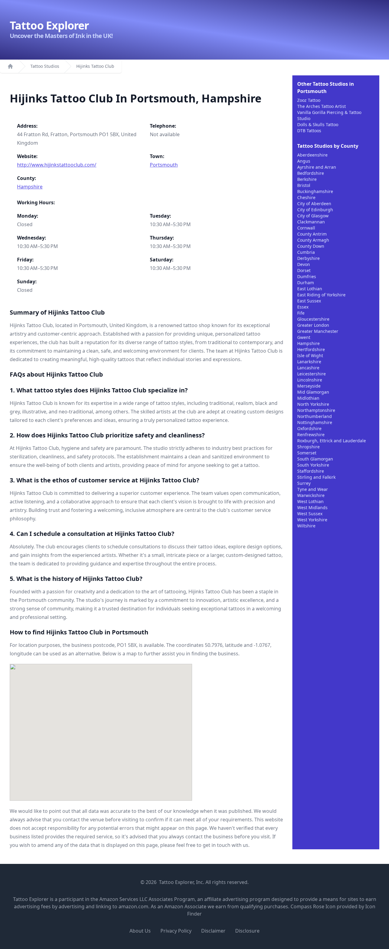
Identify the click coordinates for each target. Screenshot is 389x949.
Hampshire (30, 186)
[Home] (10, 66)
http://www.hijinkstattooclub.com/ (56, 164)
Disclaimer (213, 930)
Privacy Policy (175, 930)
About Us (140, 930)
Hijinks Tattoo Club (95, 66)
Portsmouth (164, 164)
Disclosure (247, 930)
